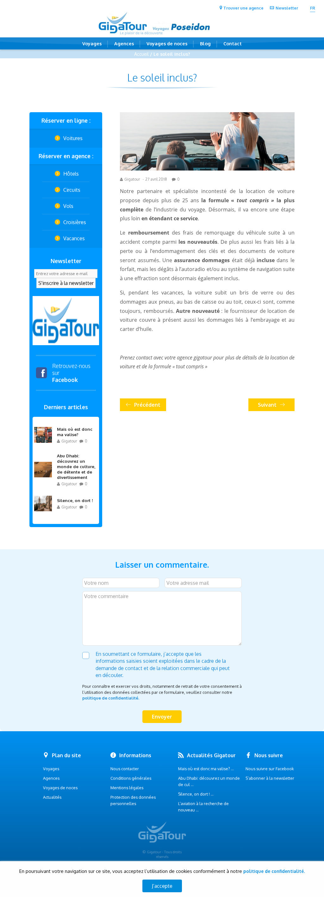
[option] (66, 320)
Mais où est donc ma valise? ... (206, 768)
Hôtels (71, 174)
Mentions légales (126, 787)
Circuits (71, 190)
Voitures (73, 138)
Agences (124, 43)
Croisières (74, 222)
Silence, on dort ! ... (196, 794)
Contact (232, 43)
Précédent (147, 405)
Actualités (52, 797)
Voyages (92, 43)
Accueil (141, 54)
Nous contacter (124, 768)
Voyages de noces (166, 43)
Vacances (74, 238)
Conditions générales (130, 778)
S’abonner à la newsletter (270, 778)
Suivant (267, 405)
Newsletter (287, 7)
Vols (68, 206)
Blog (205, 43)
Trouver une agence (243, 7)
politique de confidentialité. (110, 697)
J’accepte (162, 886)
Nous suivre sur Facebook (270, 768)
